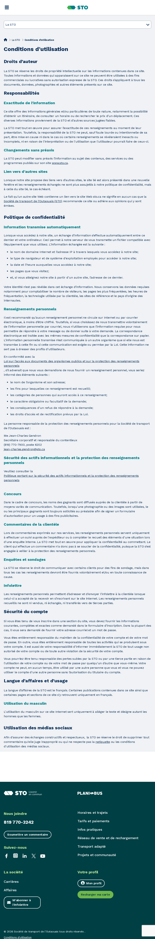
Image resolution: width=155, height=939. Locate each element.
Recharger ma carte (95, 894)
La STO (16, 40)
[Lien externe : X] (33, 855)
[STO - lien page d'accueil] (77, 7)
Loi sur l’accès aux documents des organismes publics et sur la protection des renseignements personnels (71, 363)
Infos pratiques (90, 829)
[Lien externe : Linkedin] (24, 855)
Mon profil (94, 883)
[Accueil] (5, 39)
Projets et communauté (97, 855)
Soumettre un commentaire (27, 834)
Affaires (10, 890)
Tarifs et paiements (93, 821)
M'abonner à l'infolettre (21, 902)
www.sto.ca (60, 163)
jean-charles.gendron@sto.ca (24, 449)
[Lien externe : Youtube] (42, 855)
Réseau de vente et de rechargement (108, 838)
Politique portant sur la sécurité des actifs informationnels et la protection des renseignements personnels (71, 478)
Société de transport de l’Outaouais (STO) (33, 201)
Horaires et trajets (93, 813)
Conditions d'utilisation (18, 937)
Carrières (11, 882)
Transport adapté (92, 846)
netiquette (102, 742)
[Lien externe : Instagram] (15, 855)
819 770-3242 (19, 822)
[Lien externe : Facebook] (6, 855)
